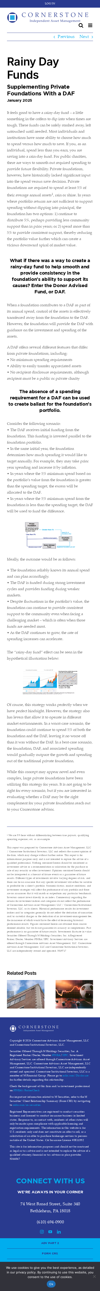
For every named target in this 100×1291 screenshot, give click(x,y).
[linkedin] (59, 1232)
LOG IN (50, 3)
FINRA (56, 1055)
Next (84, 36)
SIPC (65, 1055)
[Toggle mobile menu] (90, 25)
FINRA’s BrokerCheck (26, 1090)
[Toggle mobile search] (81, 25)
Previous (66, 36)
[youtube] (50, 1232)
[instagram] (42, 1232)
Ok (51, 1284)
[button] (10, 994)
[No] (94, 1276)
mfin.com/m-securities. (27, 1105)
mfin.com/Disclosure (75, 1075)
